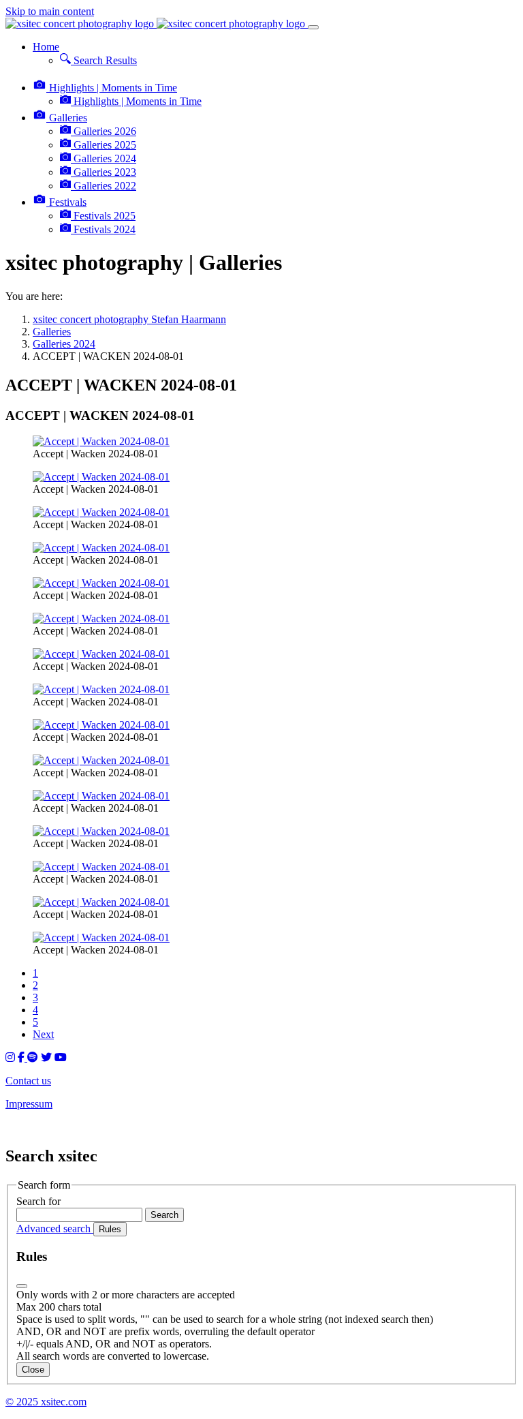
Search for (38, 1201)
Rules (110, 1229)
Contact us (28, 1080)
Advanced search (54, 1228)
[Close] (21, 1286)
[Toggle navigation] (313, 27)
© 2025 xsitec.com (45, 1401)
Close (33, 1369)
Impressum (28, 1104)
